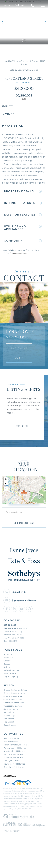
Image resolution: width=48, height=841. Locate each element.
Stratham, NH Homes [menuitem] (13, 757)
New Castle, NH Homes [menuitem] (14, 751)
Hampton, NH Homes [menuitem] (13, 754)
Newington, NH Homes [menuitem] (14, 764)
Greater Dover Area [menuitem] (12, 699)
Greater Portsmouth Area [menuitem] (15, 690)
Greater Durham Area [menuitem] (13, 703)
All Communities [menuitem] (11, 738)
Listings (12, 250)
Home (4, 250)
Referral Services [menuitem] (11, 670)
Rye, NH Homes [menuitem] (10, 741)
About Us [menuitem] (7, 654)
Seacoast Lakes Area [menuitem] (12, 706)
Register (22, 426)
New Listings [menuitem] (9, 715)
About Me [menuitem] (8, 657)
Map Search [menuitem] (8, 722)
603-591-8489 (17, 336)
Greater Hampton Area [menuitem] (14, 693)
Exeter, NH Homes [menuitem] (11, 761)
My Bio (19, 358)
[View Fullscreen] (6, 489)
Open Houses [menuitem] (9, 725)
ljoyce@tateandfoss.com (25, 600)
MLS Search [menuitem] (8, 718)
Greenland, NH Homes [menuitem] (13, 767)
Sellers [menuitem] (6, 667)
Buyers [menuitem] (6, 664)
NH (19, 250)
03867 (6, 253)
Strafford (26, 250)
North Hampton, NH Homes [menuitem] (16, 745)
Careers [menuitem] (7, 661)
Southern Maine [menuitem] (10, 709)
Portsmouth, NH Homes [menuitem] (14, 748)
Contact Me (19, 347)
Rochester (36, 250)
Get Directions (24, 522)
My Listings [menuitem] (8, 712)
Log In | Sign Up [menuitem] (10, 677)
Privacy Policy (11, 831)
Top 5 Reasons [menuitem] (10, 673)
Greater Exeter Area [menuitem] (12, 696)
